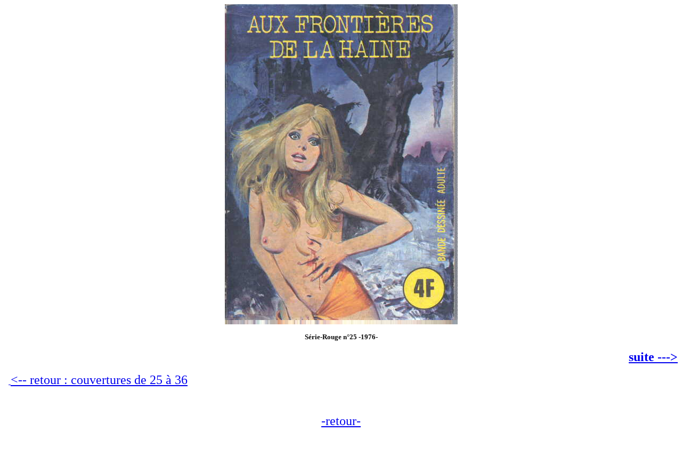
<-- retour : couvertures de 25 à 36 (99, 380)
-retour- (341, 421)
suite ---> (653, 357)
